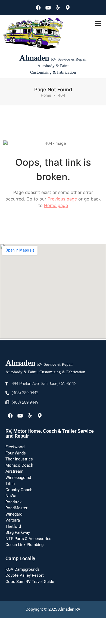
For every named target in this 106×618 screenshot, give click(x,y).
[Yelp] (58, 7)
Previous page (63, 199)
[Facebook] (38, 7)
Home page (56, 205)
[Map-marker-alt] (68, 7)
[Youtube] (48, 7)
